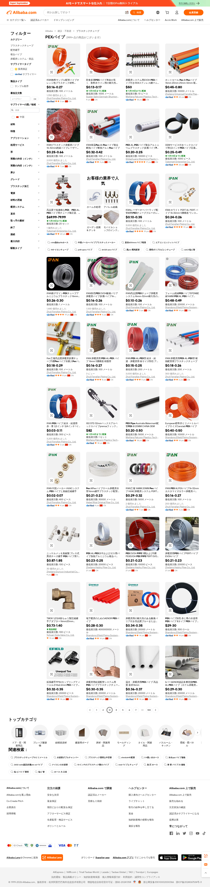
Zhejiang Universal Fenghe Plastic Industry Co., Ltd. (182, 94)
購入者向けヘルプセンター (142, 795)
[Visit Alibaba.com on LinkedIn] (178, 833)
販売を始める (176, 801)
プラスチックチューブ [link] (87, 31)
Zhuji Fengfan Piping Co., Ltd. (61, 98)
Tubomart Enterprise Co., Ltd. (180, 161)
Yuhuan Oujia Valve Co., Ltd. (60, 635)
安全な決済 (53, 795)
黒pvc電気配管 (133, 250)
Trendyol (140, 872)
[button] (127, 12)
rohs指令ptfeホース (59, 242)
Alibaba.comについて (18, 788)
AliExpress (58, 872)
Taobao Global (118, 872)
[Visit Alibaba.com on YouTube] (198, 833)
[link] (205, 856)
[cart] (167, 13)
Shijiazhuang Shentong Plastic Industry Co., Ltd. (142, 159)
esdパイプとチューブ (127, 765)
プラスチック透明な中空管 (100, 757)
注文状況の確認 (177, 807)
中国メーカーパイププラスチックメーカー (96, 242)
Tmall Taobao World (89, 872)
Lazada (105, 872)
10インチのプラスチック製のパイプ (93, 765)
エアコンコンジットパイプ (167, 242)
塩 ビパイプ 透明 (21, 772)
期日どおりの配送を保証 (60, 807)
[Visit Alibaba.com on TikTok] (204, 833)
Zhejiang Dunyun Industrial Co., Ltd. (63, 571)
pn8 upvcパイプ (85, 250)
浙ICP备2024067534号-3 (189, 882)
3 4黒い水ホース (151, 757)
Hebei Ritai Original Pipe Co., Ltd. (102, 502)
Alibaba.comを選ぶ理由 (19, 795)
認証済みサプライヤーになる (184, 813)
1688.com (71, 872)
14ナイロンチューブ (59, 250)
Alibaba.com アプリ (123, 857)
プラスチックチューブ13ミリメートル (30, 757)
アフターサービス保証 (58, 813)
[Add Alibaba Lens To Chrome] (52, 857)
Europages (152, 872)
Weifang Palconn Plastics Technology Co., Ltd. (142, 96)
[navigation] (25, 371)
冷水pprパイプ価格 (176, 757)
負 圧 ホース (152, 765)
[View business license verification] (134, 882)
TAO (130, 872)
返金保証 (51, 801)
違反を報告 (134, 826)
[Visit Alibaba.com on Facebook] (171, 833)
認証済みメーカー (97, 795)
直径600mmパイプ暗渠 (135, 242)
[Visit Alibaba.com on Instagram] (191, 833)
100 (149, 710)
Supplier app (102, 857)
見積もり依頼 (95, 801)
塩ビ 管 (41, 772)
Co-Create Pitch (15, 801)
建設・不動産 (64, 31)
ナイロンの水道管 (60, 765)
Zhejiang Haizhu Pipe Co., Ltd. (101, 567)
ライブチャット (137, 801)
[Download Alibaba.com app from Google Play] (192, 857)
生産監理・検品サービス (60, 819)
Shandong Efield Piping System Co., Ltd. (182, 307)
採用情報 (11, 813)
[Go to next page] (155, 710)
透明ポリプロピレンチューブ (162, 250)
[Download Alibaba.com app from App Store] (168, 857)
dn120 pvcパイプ (109, 250)
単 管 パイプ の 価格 (176, 765)
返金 (131, 813)
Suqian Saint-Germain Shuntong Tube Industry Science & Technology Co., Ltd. (103, 96)
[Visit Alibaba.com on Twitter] (184, 833)
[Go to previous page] (90, 710)
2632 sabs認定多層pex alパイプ (28, 765)
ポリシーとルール (56, 826)
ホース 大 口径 (60, 772)
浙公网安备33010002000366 (158, 882)
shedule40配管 (128, 757)
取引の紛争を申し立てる (141, 807)
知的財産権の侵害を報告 (141, 819)
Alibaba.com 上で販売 (180, 795)
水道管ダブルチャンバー (68, 757)
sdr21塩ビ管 (189, 250)
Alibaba (49, 31)
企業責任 (11, 807)
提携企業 (173, 819)
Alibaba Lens (13, 857)
